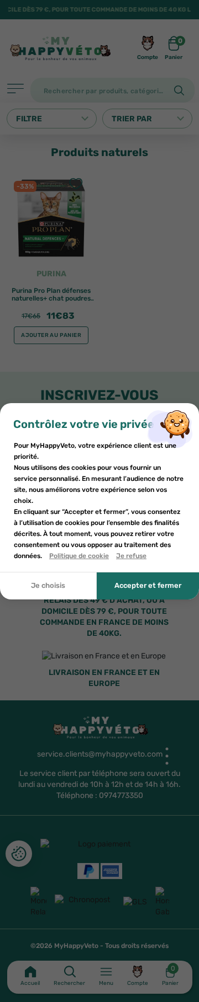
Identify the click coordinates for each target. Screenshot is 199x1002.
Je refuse (131, 556)
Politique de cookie (79, 556)
